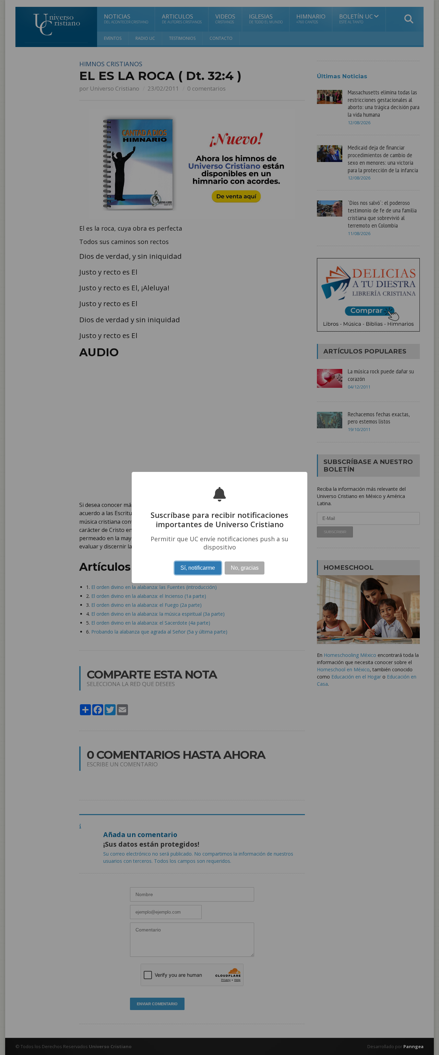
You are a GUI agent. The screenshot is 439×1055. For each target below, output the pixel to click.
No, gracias (245, 568)
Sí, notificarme (197, 568)
